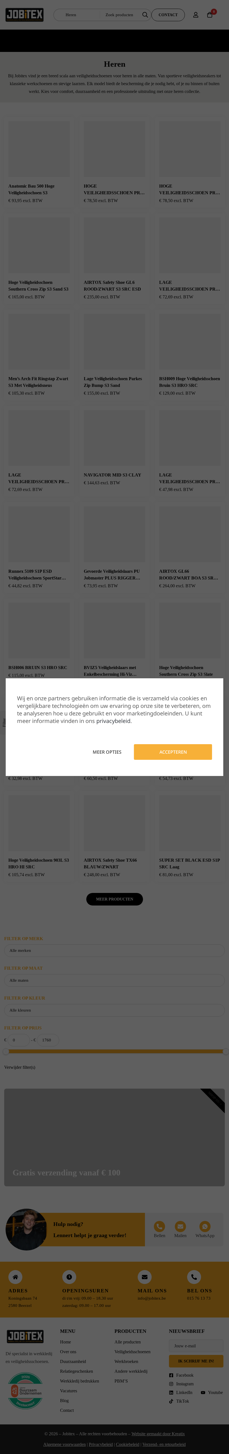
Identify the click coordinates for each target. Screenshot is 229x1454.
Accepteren (173, 752)
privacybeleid (113, 721)
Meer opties (107, 752)
